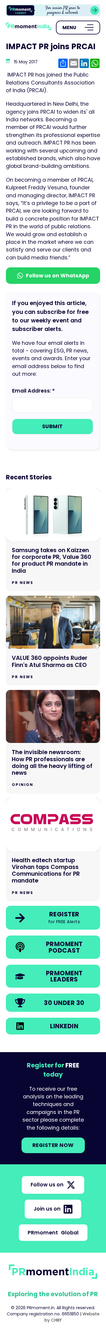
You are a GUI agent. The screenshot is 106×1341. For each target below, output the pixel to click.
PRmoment (53, 1232)
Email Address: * (33, 390)
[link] (53, 10)
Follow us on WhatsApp (57, 275)
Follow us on (47, 1184)
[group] (53, 10)
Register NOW (53, 1145)
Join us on (47, 1208)
